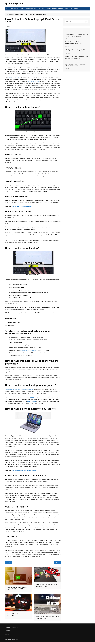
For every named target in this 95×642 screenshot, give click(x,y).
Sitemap (7, 634)
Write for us (8, 630)
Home (7, 8)
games (32, 397)
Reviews (48, 8)
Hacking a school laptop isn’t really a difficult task (19, 389)
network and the (44, 313)
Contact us (76, 8)
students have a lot (14, 77)
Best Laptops (14, 8)
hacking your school (33, 81)
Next (57, 562)
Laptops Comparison (57, 8)
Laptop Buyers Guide (30, 8)
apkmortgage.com (14, 3)
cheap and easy (31, 401)
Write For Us (68, 8)
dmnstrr (68, 38)
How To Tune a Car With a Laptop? (22, 206)
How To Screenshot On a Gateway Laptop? (24, 470)
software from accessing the (28, 350)
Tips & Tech (41, 8)
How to (21, 8)
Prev (9, 562)
